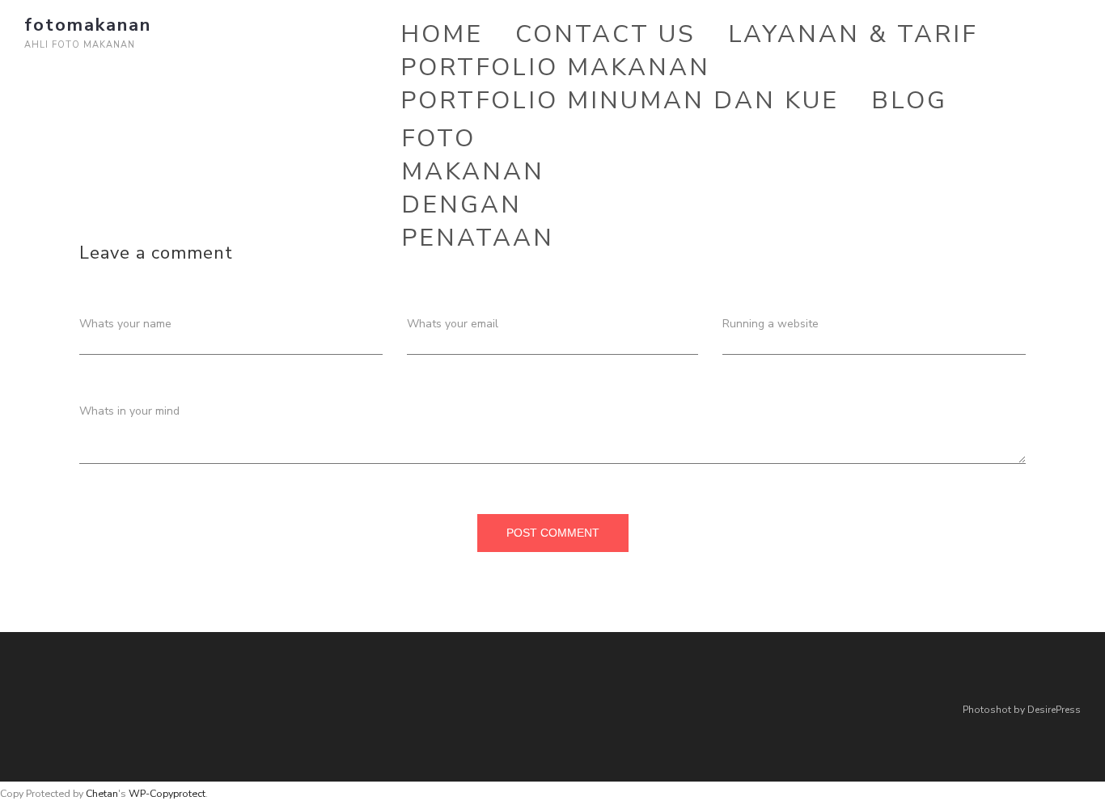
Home (441, 34)
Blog (909, 100)
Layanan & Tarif (853, 34)
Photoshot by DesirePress (1022, 709)
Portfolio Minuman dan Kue (619, 100)
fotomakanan (87, 25)
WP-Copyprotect (167, 793)
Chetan (102, 793)
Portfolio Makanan (555, 67)
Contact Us (605, 34)
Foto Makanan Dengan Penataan (477, 188)
